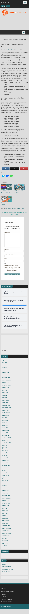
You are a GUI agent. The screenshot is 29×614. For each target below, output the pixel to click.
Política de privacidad (6, 599)
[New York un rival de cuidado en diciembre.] (19, 187)
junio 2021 (5, 510)
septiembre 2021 (6, 503)
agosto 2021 (5, 505)
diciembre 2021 (6, 495)
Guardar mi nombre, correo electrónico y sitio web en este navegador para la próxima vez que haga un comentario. (12, 268)
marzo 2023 (5, 458)
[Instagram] (2, 6)
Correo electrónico (10, 254)
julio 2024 (4, 417)
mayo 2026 (5, 365)
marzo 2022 (5, 488)
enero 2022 (5, 493)
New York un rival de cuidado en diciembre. (19, 192)
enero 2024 (5, 433)
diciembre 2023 (6, 435)
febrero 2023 (5, 460)
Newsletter (4, 594)
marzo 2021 (5, 518)
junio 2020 (5, 541)
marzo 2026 (5, 370)
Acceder (4, 564)
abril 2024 (4, 425)
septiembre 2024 (6, 412)
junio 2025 (5, 392)
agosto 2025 (5, 387)
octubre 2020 (5, 530)
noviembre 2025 (6, 380)
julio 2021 (4, 508)
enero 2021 (5, 523)
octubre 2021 (5, 500)
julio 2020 (4, 538)
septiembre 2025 (6, 385)
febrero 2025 (5, 400)
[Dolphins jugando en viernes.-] (6, 199)
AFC (6, 208)
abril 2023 (4, 455)
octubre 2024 (5, 410)
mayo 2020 (5, 543)
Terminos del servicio (6, 601)
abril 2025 (4, 395)
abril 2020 (4, 546)
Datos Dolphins (12, 208)
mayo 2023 (5, 453)
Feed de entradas (7, 566)
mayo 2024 (5, 422)
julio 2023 (4, 448)
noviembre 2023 (6, 438)
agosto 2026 (5, 360)
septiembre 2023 (6, 443)
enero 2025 (5, 402)
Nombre (7, 249)
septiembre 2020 (6, 533)
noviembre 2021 (6, 498)
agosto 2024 (5, 415)
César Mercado (9, 49)
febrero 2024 (5, 430)
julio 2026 (4, 362)
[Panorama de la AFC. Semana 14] (6, 187)
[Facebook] (9, 6)
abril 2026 (4, 367)
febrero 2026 (5, 372)
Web (6, 259)
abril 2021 (4, 515)
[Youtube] (4, 6)
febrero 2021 (5, 520)
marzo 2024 (5, 428)
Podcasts (3, 596)
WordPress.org (6, 571)
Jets (23, 208)
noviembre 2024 (6, 407)
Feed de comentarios (7, 569)
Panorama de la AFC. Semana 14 (5, 191)
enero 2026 (5, 375)
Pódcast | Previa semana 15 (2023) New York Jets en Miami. (14, 213)
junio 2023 (5, 450)
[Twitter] (7, 6)
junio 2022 (5, 480)
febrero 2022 (5, 490)
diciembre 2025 (6, 377)
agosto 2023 (5, 445)
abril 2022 (4, 485)
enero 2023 (5, 463)
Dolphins (19, 208)
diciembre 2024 (6, 405)
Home (4, 38)
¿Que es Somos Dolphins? (8, 591)
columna (11, 38)
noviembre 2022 (6, 468)
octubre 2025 (5, 382)
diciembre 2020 (6, 525)
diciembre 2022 (6, 465)
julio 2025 (4, 390)
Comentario (8, 232)
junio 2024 (5, 420)
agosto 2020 (5, 535)
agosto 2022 (5, 475)
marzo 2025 (5, 397)
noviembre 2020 (6, 528)
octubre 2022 (5, 470)
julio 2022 (4, 478)
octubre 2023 (5, 440)
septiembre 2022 (6, 473)
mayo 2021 (5, 513)
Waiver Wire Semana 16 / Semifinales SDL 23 (14, 216)
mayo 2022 (5, 483)
